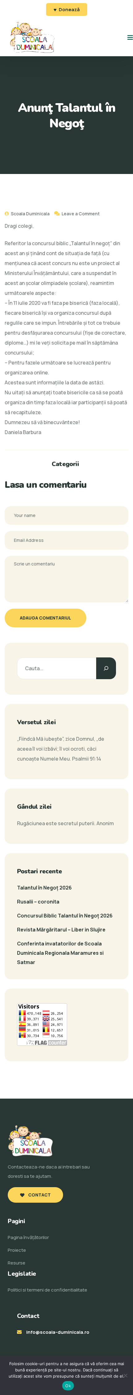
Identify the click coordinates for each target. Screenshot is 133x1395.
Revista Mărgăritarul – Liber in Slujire (61, 929)
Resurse (16, 1263)
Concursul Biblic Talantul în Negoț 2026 (65, 915)
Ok (68, 1385)
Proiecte (17, 1250)
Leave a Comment (81, 214)
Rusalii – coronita (38, 901)
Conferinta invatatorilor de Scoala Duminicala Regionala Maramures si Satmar (60, 953)
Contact (39, 1195)
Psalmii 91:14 (86, 758)
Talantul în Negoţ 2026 (44, 887)
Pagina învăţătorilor (28, 1237)
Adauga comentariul (45, 618)
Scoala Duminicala (29, 214)
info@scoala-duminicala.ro (57, 1332)
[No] (125, 1375)
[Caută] (106, 668)
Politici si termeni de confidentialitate (47, 1290)
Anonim (105, 823)
